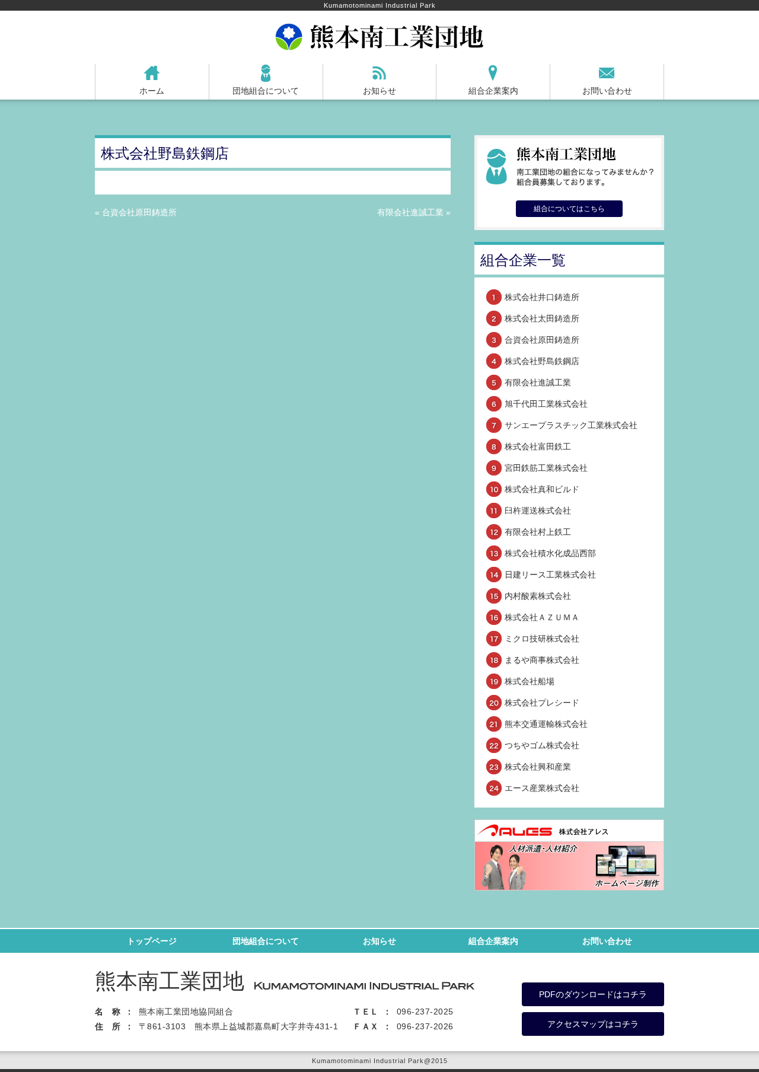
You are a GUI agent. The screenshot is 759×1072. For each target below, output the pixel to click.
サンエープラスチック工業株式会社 (571, 425)
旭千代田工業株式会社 (546, 404)
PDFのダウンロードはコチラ (593, 994)
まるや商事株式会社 (542, 660)
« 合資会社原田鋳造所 (136, 212)
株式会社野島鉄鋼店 (542, 361)
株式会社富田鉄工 (538, 446)
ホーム (151, 90)
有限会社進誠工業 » (414, 212)
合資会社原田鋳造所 (542, 339)
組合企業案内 (493, 90)
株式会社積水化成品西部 (550, 553)
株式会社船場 (529, 681)
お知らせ (379, 90)
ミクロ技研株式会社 (542, 638)
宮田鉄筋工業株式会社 (546, 468)
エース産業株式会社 (542, 788)
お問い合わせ (607, 90)
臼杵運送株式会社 (538, 510)
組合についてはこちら (569, 209)
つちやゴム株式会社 (542, 745)
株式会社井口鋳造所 (542, 297)
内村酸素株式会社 (538, 596)
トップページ (152, 941)
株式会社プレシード (542, 702)
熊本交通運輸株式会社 (546, 724)
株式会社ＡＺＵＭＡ (542, 617)
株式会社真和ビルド (542, 489)
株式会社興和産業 (538, 766)
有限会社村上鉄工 (538, 532)
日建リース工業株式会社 (550, 574)
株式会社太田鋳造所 (542, 318)
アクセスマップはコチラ (593, 1024)
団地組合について (265, 90)
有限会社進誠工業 (538, 382)
